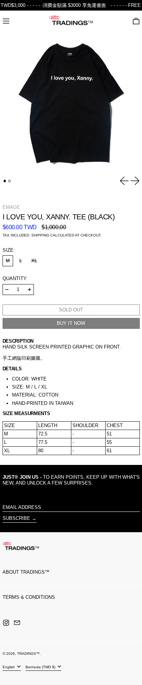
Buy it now (71, 323)
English (9, 667)
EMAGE (11, 207)
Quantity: (15, 278)
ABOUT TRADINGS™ (26, 572)
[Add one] (29, 289)
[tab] (5, 181)
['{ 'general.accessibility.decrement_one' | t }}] (7, 289)
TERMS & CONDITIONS (29, 597)
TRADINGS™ (28, 654)
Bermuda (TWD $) (40, 667)
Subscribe (16, 518)
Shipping (40, 235)
